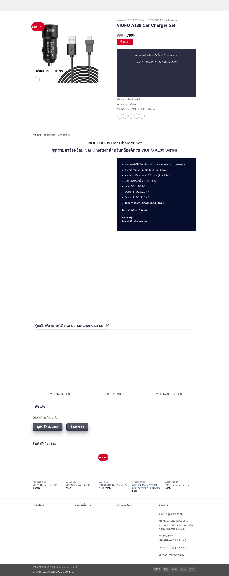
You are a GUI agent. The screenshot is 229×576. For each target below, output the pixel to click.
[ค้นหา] (195, 6)
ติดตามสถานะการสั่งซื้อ (67, 567)
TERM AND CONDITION (44, 567)
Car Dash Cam (136, 20)
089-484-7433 (170, 62)
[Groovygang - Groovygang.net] (114, 5)
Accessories (155, 20)
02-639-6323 (149, 62)
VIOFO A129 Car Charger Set (113, 485)
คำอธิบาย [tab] (37, 135)
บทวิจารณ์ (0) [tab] (64, 135)
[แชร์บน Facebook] (119, 116)
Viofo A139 (131, 109)
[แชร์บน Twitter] (125, 116)
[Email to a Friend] (131, 116)
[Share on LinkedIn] (142, 116)
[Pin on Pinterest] (136, 116)
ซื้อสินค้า (125, 42)
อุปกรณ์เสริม (172, 20)
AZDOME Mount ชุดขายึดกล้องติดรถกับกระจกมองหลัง (146, 486)
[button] (34, 5)
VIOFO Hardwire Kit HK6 (45, 485)
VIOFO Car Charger (146, 109)
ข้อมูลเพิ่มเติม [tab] (50, 135)
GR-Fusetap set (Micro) (177, 485)
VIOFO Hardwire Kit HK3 (78, 485)
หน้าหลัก (121, 20)
